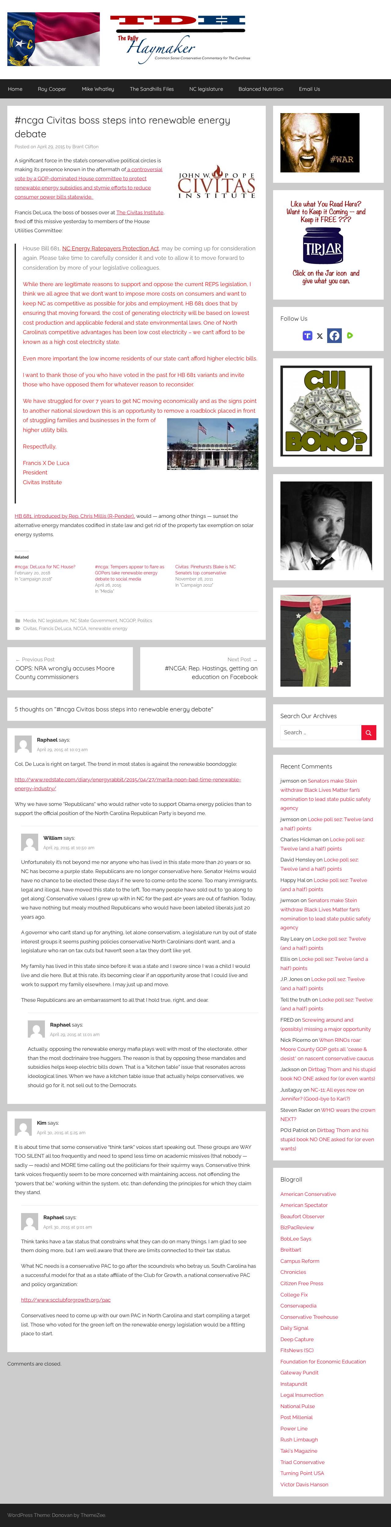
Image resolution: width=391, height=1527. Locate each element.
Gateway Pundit (299, 1373)
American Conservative (308, 1194)
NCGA (79, 628)
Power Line (294, 1429)
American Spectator (304, 1205)
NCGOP (127, 620)
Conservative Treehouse (309, 1317)
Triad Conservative (302, 1462)
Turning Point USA (302, 1473)
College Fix (294, 1295)
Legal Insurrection (301, 1395)
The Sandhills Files (152, 89)
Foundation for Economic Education (323, 1362)
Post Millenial (296, 1417)
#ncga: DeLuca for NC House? (45, 566)
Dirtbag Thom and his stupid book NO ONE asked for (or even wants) (327, 1139)
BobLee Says (295, 1239)
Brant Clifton (85, 146)
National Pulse (297, 1406)
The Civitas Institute (139, 212)
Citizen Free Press (301, 1283)
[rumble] (349, 335)
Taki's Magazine (298, 1451)
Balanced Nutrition (261, 89)
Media (29, 620)
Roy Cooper (52, 89)
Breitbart (290, 1250)
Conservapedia (298, 1306)
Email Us (309, 89)
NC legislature (206, 89)
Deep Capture (297, 1339)
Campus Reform (300, 1261)
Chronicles (293, 1272)
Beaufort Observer (302, 1216)
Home (15, 89)
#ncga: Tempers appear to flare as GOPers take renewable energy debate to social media (129, 572)
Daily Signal (294, 1328)
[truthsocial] (307, 335)
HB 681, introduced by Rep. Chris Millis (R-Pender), (75, 516)
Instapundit (293, 1384)
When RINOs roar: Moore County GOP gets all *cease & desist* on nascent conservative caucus (327, 1049)
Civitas (30, 628)
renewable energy (108, 628)
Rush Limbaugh (299, 1440)
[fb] (334, 335)
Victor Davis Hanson (304, 1484)
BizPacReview (297, 1227)
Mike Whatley (98, 89)
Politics (144, 620)
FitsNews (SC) (297, 1350)
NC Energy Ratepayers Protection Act (110, 248)
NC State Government (93, 620)
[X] (319, 335)
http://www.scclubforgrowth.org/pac (66, 1300)
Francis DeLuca (55, 628)
